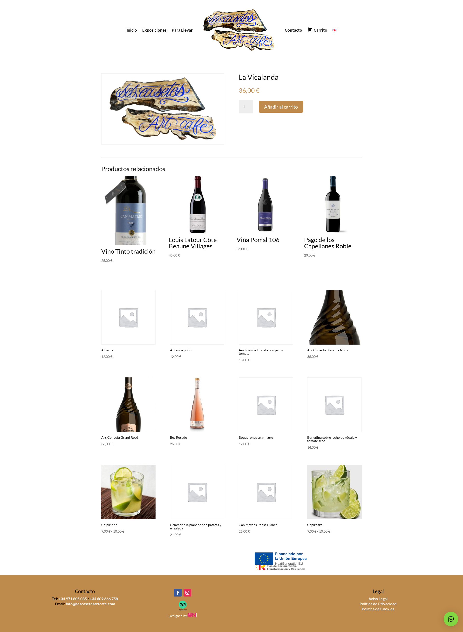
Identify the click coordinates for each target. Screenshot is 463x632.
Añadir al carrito (281, 107)
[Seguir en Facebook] (178, 593)
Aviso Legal (378, 598)
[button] (451, 619)
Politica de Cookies (378, 608)
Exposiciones (154, 30)
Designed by (178, 616)
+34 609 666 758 (104, 598)
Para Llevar (182, 30)
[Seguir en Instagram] (187, 593)
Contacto (293, 30)
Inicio (132, 30)
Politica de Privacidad (378, 603)
